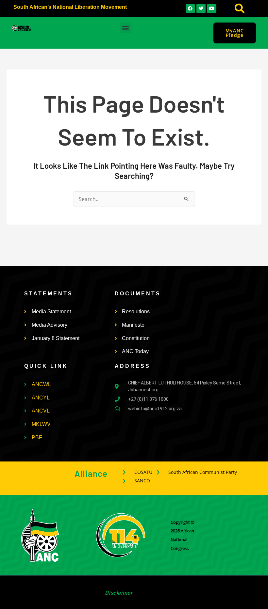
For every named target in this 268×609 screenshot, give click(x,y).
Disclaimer (118, 592)
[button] (239, 8)
